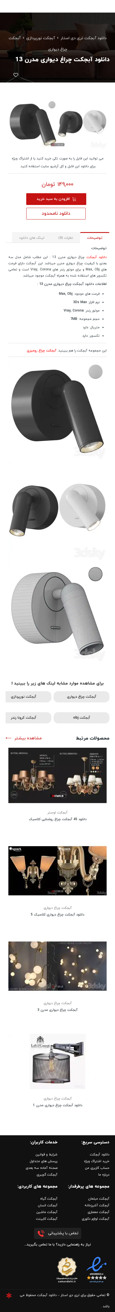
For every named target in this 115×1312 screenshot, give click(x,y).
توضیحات (94, 237)
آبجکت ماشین (47, 1212)
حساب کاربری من (97, 1168)
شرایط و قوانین (46, 1154)
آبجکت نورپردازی (40, 38)
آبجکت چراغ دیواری (81, 696)
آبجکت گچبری (47, 1174)
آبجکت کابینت (47, 1219)
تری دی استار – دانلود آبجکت (58, 1295)
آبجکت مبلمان (98, 1199)
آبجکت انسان (48, 1205)
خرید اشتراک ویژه (96, 1161)
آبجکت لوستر (57, 812)
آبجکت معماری (98, 1212)
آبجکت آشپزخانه (97, 1205)
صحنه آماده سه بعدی (42, 1168)
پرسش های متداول (44, 1161)
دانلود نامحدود (56, 213)
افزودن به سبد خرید (53, 199)
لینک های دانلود (31, 237)
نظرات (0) (65, 237)
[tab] (94, 237)
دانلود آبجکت (97, 257)
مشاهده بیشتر (28, 738)
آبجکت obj (81, 717)
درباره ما (103, 1174)
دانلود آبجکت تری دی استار (84, 38)
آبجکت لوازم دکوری (95, 1219)
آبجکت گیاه (49, 1199)
